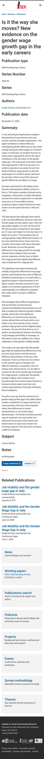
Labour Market (8, 443)
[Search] (40, 5)
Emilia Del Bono (9, 108)
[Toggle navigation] (4, 5)
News (8, 552)
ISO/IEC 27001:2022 (38, 741)
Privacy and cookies (10, 748)
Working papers (15, 571)
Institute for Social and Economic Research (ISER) (22, 5)
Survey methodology (18, 680)
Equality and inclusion (22, 751)
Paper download (11, 463)
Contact (35, 751)
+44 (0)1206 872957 (10, 733)
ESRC (10, 741)
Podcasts (11, 615)
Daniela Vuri (25, 108)
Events (9, 658)
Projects (10, 637)
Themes (10, 699)
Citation (28, 463)
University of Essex (26, 741)
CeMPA (18, 577)
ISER (7, 574)
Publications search (18, 593)
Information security (27, 748)
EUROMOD (9, 577)
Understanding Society (20, 574)
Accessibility (7, 751)
